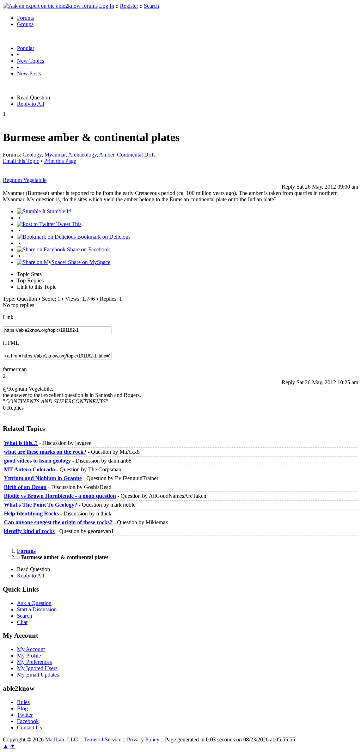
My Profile (29, 656)
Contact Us (29, 727)
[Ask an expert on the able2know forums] (50, 6)
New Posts (29, 74)
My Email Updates (38, 675)
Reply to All (30, 104)
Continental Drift (136, 155)
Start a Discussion (37, 609)
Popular (25, 48)
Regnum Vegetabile (25, 180)
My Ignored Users (37, 668)
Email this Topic (21, 161)
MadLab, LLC (61, 739)
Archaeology (82, 155)
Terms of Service (102, 739)
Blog (22, 708)
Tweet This (68, 224)
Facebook (28, 721)
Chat (22, 622)
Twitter (25, 715)
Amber (106, 155)
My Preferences (34, 662)
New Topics (30, 61)
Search (151, 6)
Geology (32, 155)
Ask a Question (34, 603)
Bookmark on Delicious (103, 237)
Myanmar (55, 155)
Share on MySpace (88, 262)
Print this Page (60, 161)
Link (8, 317)
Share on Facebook (88, 249)
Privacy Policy (143, 739)
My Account (31, 649)
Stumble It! (58, 211)
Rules (23, 702)
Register (129, 6)
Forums (25, 18)
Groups (25, 24)
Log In (106, 6)
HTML (11, 343)
